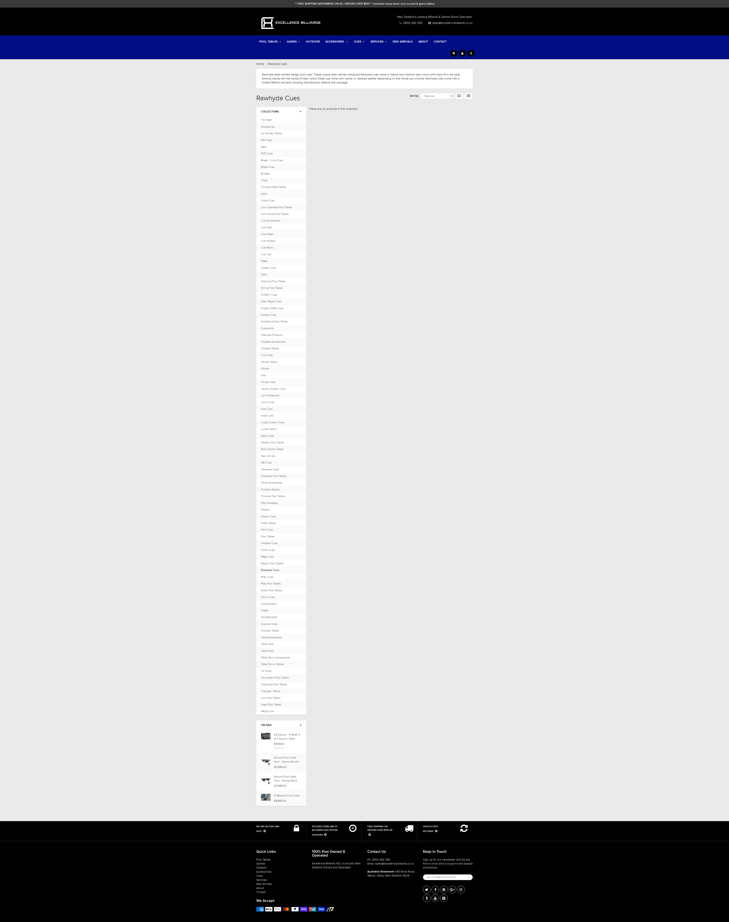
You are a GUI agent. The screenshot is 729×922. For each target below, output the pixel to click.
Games (292, 41)
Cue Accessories (270, 220)
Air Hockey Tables (271, 133)
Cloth (264, 194)
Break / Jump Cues (272, 160)
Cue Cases (267, 234)
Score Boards (268, 604)
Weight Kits (267, 711)
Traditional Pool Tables (274, 684)
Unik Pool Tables (270, 698)
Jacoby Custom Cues (273, 388)
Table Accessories (271, 637)
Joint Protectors (270, 395)
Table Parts (267, 651)
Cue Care (266, 227)
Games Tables (269, 362)
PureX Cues (268, 550)
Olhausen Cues (270, 469)
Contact (440, 41)
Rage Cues (267, 556)
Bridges (265, 173)
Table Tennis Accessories (275, 657)
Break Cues (267, 167)
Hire (263, 375)
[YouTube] (435, 898)
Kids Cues (266, 409)
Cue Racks (267, 247)
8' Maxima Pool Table (287, 795)
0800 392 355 (412, 23)
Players (265, 509)
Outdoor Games (270, 489)
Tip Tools (266, 671)
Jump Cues (267, 402)
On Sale (266, 725)
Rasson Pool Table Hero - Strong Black (285, 778)
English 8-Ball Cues (272, 308)
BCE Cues (267, 153)
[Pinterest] (444, 889)
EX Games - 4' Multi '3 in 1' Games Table (287, 737)
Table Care (267, 644)
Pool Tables (268, 41)
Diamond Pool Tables (273, 281)
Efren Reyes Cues (271, 301)
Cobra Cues (268, 200)
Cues (357, 41)
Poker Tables (268, 523)
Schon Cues (268, 597)
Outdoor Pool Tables (273, 496)
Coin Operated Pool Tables (276, 207)
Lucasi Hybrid (269, 429)
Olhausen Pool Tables (273, 476)
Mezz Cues (267, 435)
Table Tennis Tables (272, 664)
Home (260, 64)
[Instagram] (461, 889)
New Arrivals (403, 41)
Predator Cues (269, 543)
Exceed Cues (268, 314)
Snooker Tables (270, 630)
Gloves (265, 368)
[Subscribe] (468, 877)
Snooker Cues (269, 624)
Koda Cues (267, 415)
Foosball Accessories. (273, 341)
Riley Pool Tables (271, 583)
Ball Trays (266, 140)
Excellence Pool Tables (274, 321)
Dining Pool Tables (272, 288)
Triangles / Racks (270, 691)
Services (376, 41)
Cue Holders (268, 241)
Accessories (335, 41)
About (423, 41)
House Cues (268, 382)
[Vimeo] (444, 898)
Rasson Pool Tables (272, 563)
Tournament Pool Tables (275, 677)
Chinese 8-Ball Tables (273, 187)
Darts (264, 274)
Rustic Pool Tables (271, 590)
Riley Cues (267, 577)
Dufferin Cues (269, 294)
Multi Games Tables (272, 449)
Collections (270, 111)
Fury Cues (267, 355)
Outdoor (313, 41)
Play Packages (269, 503)
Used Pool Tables (271, 704)
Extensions (267, 328)
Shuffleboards (269, 617)
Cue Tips (266, 254)
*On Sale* (266, 120)
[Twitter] (427, 889)
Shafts (264, 610)
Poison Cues (268, 516)
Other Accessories (271, 482)
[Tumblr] (427, 898)
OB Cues (266, 462)
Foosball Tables (270, 348)
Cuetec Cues (268, 267)
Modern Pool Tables (272, 442)
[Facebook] (435, 889)
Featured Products (271, 335)
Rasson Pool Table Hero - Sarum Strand (286, 759)
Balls (263, 146)
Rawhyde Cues (270, 570)
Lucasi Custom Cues (272, 422)
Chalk (264, 180)
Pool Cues (267, 529)
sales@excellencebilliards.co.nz (452, 23)
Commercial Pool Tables (275, 214)
